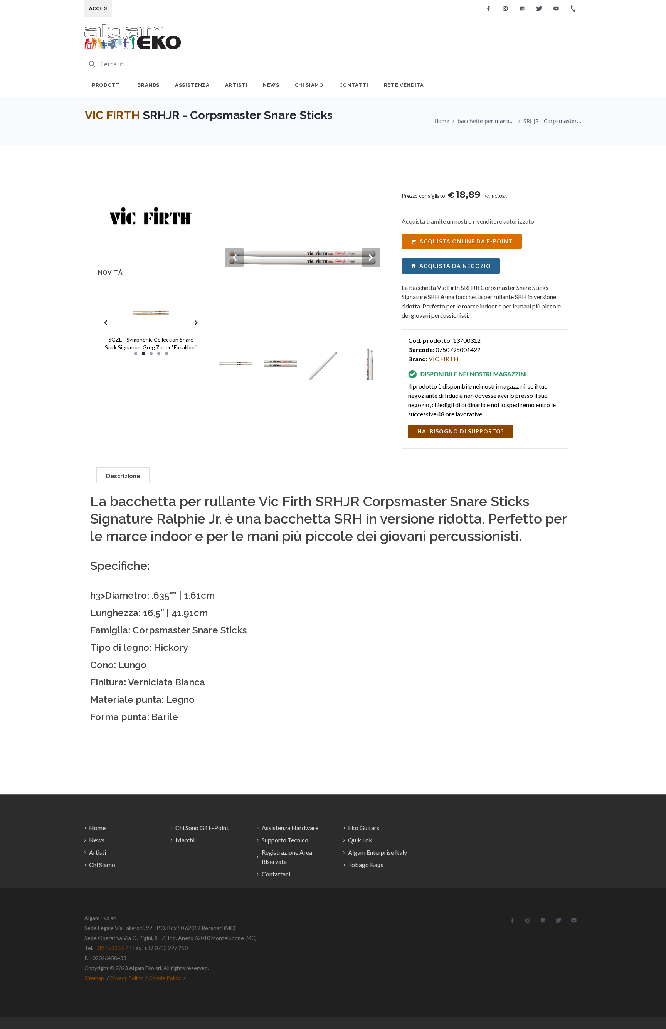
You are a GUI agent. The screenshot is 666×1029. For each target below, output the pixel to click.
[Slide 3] (151, 353)
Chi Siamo (309, 85)
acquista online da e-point (466, 241)
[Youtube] (556, 8)
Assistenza (192, 85)
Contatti (353, 85)
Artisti (236, 85)
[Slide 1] (135, 353)
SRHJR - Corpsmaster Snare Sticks (552, 121)
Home (441, 121)
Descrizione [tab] (123, 475)
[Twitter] (539, 8)
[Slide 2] (143, 353)
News (271, 85)
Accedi (98, 8)
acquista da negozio (455, 266)
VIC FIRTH (112, 115)
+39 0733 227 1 (113, 948)
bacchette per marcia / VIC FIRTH (486, 121)
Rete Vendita (404, 85)
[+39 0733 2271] (573, 8)
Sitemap (94, 978)
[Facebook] (488, 8)
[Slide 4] (158, 353)
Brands (148, 85)
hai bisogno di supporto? (460, 431)
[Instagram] (505, 8)
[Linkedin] (522, 8)
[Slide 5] (166, 353)
